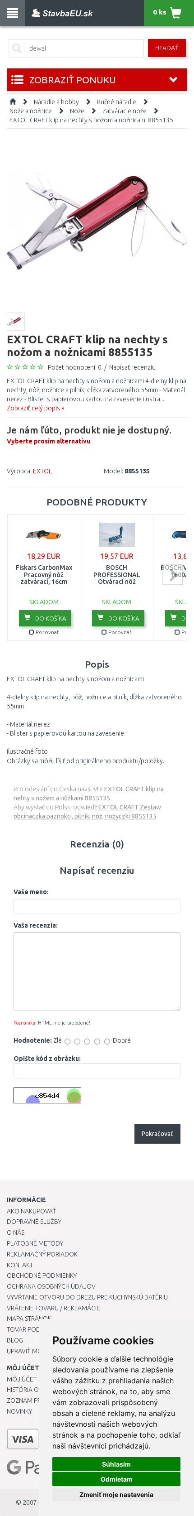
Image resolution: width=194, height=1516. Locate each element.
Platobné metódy (35, 1243)
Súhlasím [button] (116, 1464)
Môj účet (22, 1379)
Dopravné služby (34, 1221)
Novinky (19, 1411)
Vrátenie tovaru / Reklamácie (53, 1308)
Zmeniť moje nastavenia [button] (116, 1494)
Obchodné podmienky (42, 1275)
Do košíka (50, 618)
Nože (77, 111)
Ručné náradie (116, 102)
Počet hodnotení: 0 (75, 367)
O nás (15, 1232)
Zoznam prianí (29, 1400)
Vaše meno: (31, 891)
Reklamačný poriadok (42, 1254)
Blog (15, 1340)
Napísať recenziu (132, 367)
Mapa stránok (29, 1318)
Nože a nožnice (30, 111)
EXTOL (42, 471)
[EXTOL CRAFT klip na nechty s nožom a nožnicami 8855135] (97, 221)
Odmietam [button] (117, 1479)
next (172, 574)
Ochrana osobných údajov (51, 1286)
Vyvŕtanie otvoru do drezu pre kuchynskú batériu (87, 1297)
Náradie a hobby (56, 102)
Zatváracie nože (124, 111)
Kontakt (20, 1265)
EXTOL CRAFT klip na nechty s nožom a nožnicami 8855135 (91, 120)
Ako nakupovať (31, 1211)
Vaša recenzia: (36, 925)
